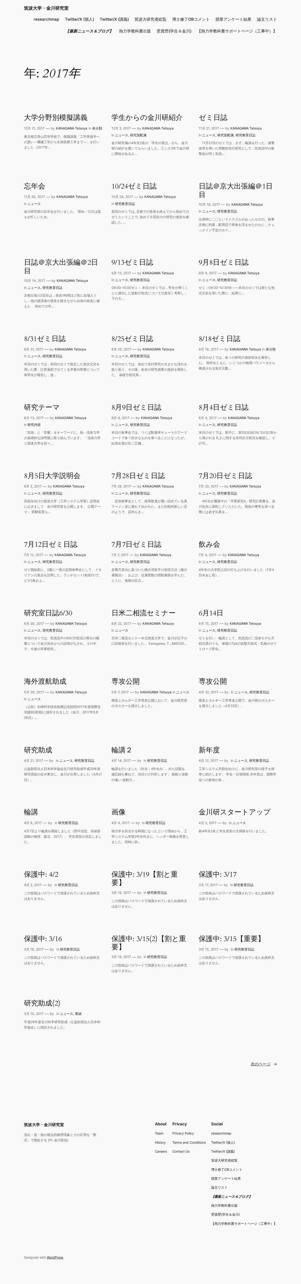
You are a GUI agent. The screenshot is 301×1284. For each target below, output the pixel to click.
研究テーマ (42, 408)
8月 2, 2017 (33, 486)
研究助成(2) (42, 1003)
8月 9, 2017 (120, 418)
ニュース (121, 135)
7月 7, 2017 (119, 555)
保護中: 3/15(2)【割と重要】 (148, 943)
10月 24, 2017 (122, 197)
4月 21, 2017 (33, 760)
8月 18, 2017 (208, 349)
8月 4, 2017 (208, 418)
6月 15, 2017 (208, 623)
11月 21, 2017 (209, 128)
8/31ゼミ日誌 (45, 339)
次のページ (264, 1064)
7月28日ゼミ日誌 (138, 476)
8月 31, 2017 (33, 349)
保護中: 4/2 (41, 875)
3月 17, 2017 (208, 885)
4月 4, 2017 (120, 823)
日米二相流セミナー (143, 613)
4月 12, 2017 (208, 760)
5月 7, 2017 (120, 692)
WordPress (55, 1257)
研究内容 (34, 425)
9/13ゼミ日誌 (132, 263)
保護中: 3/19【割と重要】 (144, 879)
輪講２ (122, 750)
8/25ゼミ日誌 (132, 339)
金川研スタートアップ (235, 812)
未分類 (97, 128)
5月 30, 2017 (34, 692)
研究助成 (38, 750)
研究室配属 (138, 135)
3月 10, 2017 (34, 1014)
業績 (78, 1014)
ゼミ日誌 (213, 118)
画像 (118, 812)
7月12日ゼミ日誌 (50, 545)
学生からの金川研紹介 (147, 118)
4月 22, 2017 (208, 692)
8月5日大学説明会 (52, 476)
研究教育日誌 (245, 135)
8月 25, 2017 (121, 349)
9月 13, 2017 (121, 273)
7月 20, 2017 (208, 486)
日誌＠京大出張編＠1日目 (236, 190)
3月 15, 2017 (121, 957)
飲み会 (209, 545)
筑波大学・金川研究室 (46, 8)
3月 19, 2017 (121, 893)
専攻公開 (125, 682)
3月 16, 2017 (34, 949)
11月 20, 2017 (34, 197)
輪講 (31, 812)
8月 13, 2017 (34, 418)
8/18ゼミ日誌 (219, 339)
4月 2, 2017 (207, 823)
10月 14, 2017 (34, 281)
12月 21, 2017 (34, 128)
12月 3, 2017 (121, 128)
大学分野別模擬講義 (55, 118)
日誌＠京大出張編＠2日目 (61, 267)
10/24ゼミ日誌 (134, 186)
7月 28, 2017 (121, 486)
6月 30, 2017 (34, 623)
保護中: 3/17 (218, 875)
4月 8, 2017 (33, 823)
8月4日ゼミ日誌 (224, 408)
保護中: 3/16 (43, 939)
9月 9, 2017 (208, 273)
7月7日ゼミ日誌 (136, 545)
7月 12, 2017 (33, 555)
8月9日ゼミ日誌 (136, 408)
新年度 (209, 750)
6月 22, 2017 (121, 623)
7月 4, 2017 (207, 555)
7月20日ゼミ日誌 (225, 476)
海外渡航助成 (45, 682)
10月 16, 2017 (209, 204)
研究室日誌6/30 (48, 613)
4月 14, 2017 (121, 760)
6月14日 (211, 613)
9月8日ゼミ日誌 (224, 263)
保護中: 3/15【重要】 (232, 939)
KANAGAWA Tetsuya (71, 128)
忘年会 (34, 186)
